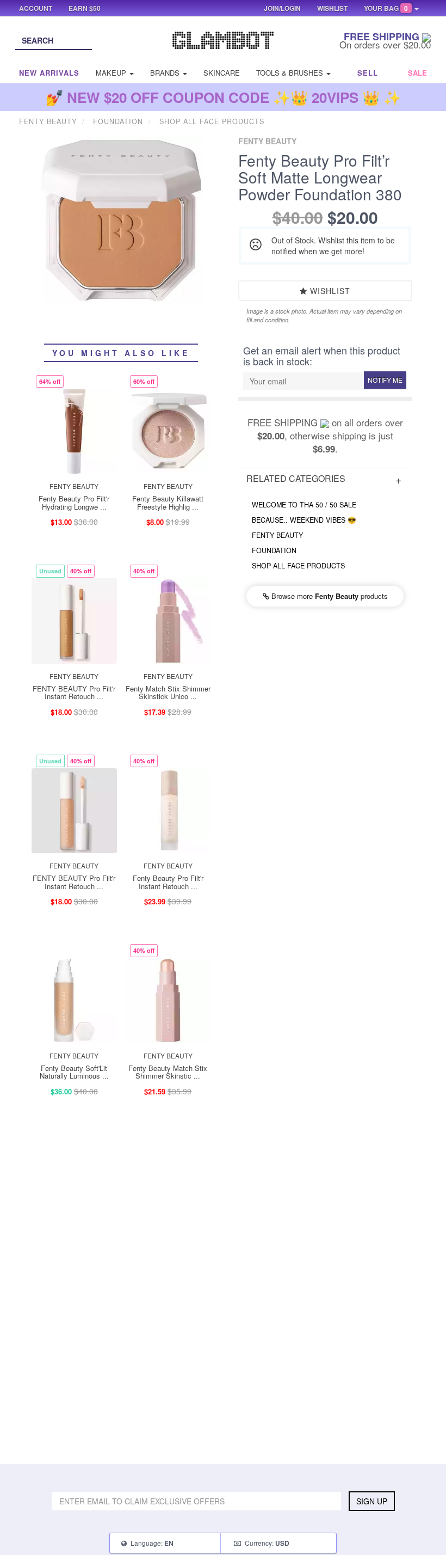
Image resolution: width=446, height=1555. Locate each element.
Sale (417, 73)
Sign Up (371, 1501)
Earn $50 (85, 8)
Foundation (274, 550)
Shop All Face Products (298, 566)
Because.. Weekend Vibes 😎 (304, 520)
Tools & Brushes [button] (290, 73)
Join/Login (282, 8)
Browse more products (328, 596)
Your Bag (386, 8)
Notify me (385, 379)
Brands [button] (166, 73)
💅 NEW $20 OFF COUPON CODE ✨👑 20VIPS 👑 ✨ (223, 97)
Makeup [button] (112, 73)
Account (35, 8)
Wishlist (328, 290)
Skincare (221, 73)
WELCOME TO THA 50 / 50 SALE (304, 505)
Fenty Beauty (277, 535)
